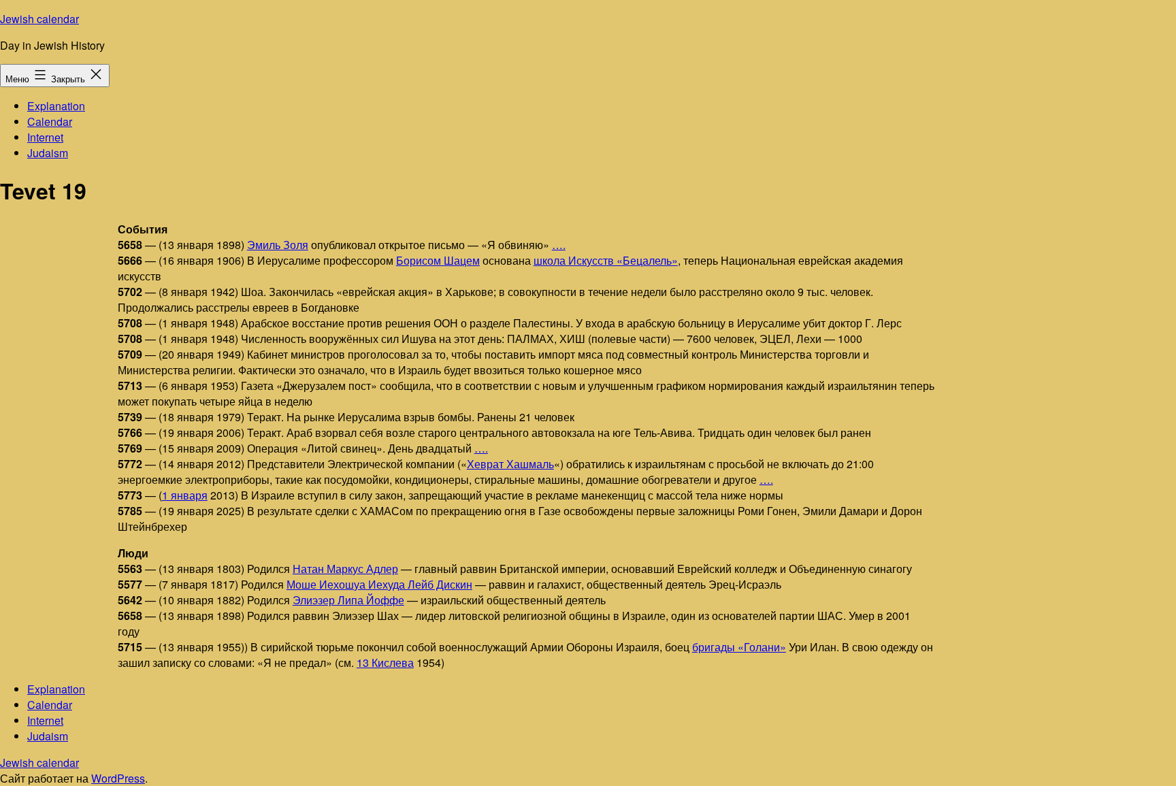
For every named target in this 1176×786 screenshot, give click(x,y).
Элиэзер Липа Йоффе (348, 600)
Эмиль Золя (277, 244)
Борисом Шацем (438, 260)
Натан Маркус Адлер (345, 568)
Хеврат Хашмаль (510, 464)
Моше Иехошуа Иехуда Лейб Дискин (379, 584)
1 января (185, 495)
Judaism (47, 153)
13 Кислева (385, 662)
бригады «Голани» (739, 647)
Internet (45, 137)
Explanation (56, 106)
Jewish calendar (39, 19)
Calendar (49, 121)
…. (559, 244)
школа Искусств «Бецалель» (606, 260)
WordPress (118, 778)
